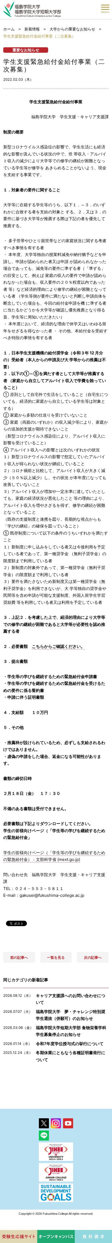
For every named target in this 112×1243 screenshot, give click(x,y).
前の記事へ (19, 957)
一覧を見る (56, 957)
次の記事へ (93, 957)
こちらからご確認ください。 (58, 646)
